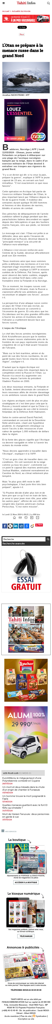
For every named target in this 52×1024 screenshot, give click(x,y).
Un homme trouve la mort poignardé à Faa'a (23, 797)
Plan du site (26, 1016)
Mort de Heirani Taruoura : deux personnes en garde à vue (25, 815)
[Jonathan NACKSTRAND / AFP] (26, 63)
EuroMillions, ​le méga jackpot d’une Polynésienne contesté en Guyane (21, 779)
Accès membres (11, 1016)
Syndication (41, 1016)
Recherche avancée (13, 543)
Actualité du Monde (21, 11)
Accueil (5, 11)
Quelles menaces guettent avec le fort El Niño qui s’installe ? (24, 806)
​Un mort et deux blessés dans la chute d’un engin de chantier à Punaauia (23, 788)
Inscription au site (26, 1019)
